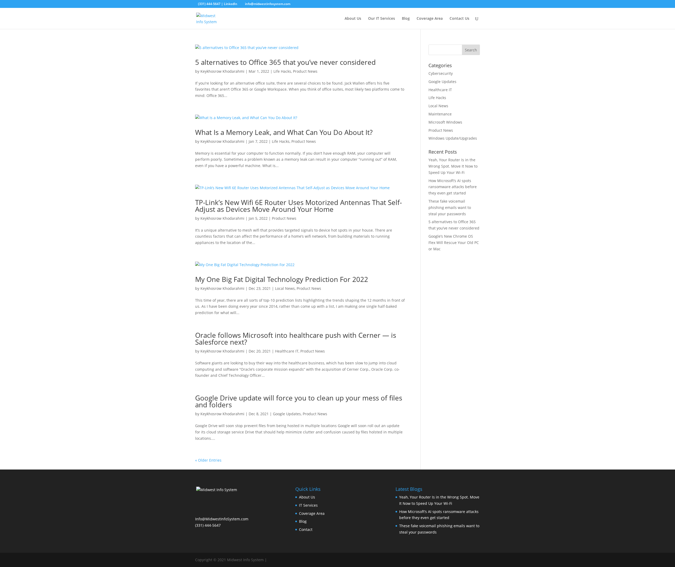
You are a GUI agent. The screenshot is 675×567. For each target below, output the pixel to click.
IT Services (308, 505)
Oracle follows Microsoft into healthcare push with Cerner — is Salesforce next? (295, 338)
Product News (305, 71)
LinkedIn (230, 4)
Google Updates (287, 413)
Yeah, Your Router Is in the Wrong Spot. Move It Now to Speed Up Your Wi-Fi (453, 166)
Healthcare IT (286, 351)
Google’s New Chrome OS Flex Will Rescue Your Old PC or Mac (453, 242)
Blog (406, 19)
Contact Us (459, 19)
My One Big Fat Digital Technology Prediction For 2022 (281, 279)
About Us (353, 19)
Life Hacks (282, 71)
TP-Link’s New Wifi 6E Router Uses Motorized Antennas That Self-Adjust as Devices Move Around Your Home (298, 206)
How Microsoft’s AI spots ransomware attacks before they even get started (452, 187)
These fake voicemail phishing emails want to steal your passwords (449, 207)
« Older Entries (208, 460)
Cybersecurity (440, 73)
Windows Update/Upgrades (452, 138)
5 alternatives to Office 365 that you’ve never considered (285, 62)
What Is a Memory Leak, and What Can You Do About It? (284, 132)
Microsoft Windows (445, 122)
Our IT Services (381, 19)
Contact (305, 529)
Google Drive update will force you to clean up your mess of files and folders (298, 401)
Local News (285, 288)
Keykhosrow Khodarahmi (222, 71)
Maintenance (440, 113)
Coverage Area (430, 19)
